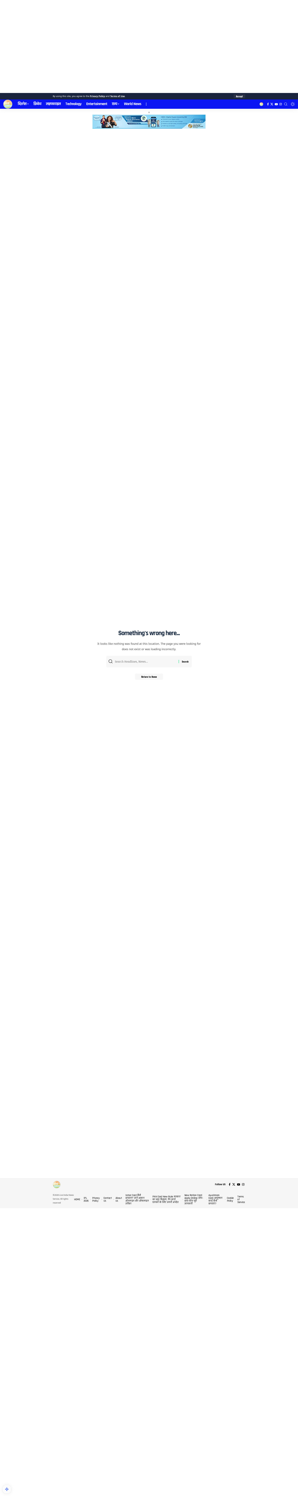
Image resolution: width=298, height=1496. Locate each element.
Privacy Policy (97, 96)
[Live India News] (7, 104)
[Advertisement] (93, 46)
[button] (239, 96)
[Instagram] (281, 104)
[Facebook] (268, 104)
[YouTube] (276, 104)
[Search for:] (146, 661)
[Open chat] (7, 1489)
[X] (272, 104)
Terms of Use (117, 96)
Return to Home (149, 676)
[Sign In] (261, 104)
